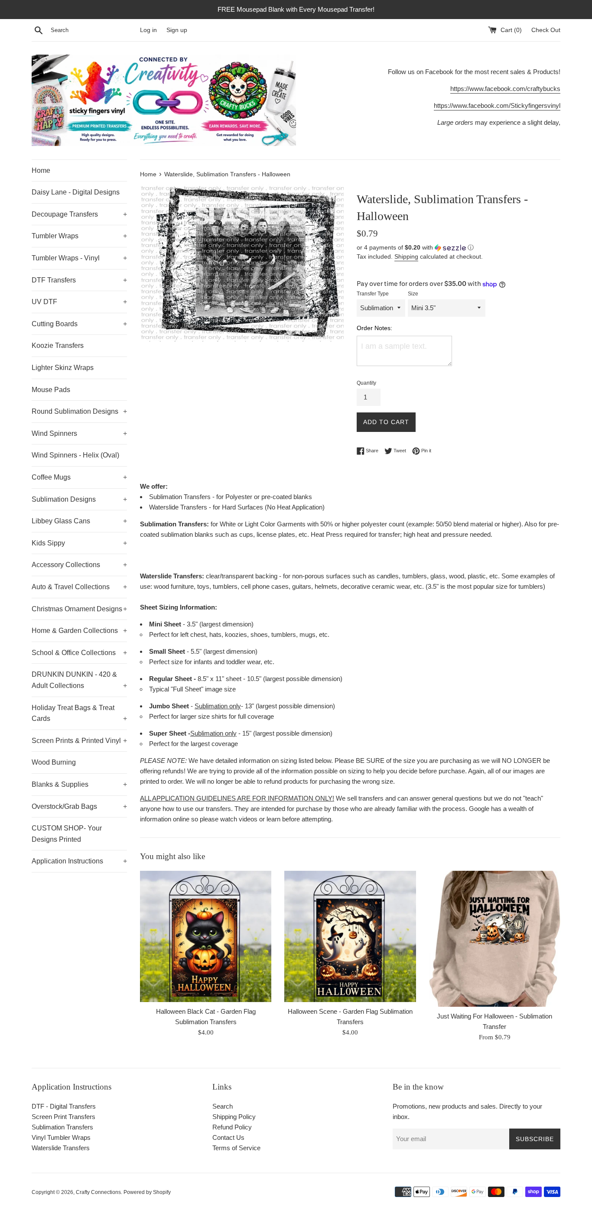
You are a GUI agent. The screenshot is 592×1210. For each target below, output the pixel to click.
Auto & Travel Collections (79, 586)
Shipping (406, 256)
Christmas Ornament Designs (79, 609)
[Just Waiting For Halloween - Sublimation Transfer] (494, 939)
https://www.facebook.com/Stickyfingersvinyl (497, 105)
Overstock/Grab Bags (79, 806)
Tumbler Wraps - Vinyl (79, 258)
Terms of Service (236, 1148)
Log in (148, 30)
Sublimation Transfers (62, 1127)
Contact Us (228, 1137)
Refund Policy (232, 1127)
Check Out (545, 30)
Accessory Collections (79, 564)
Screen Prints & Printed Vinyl (79, 740)
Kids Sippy (79, 543)
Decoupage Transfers (79, 214)
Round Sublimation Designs (79, 411)
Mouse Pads (51, 389)
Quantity (366, 383)
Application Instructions (79, 861)
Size (413, 294)
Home (41, 170)
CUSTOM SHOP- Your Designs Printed (67, 833)
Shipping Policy (234, 1116)
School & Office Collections (79, 652)
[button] (458, 247)
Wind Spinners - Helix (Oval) (75, 455)
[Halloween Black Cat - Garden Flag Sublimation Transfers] (205, 936)
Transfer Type (373, 294)
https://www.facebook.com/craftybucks (505, 88)
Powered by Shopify (147, 1192)
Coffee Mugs (79, 477)
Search (222, 1106)
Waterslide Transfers (61, 1148)
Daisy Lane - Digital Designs (76, 192)
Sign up (176, 30)
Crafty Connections (98, 1192)
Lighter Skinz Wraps (63, 367)
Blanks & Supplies (79, 784)
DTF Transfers (79, 280)
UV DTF (79, 301)
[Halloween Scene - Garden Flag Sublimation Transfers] (350, 936)
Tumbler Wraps (79, 236)
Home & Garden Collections (79, 630)
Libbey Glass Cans (79, 521)
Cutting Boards (79, 324)
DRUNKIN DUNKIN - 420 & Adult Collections (79, 680)
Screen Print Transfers (63, 1116)
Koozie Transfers (58, 345)
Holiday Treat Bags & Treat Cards (79, 713)
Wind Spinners (79, 433)
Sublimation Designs (79, 499)
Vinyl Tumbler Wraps (61, 1137)
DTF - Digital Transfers (64, 1106)
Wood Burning (54, 762)
